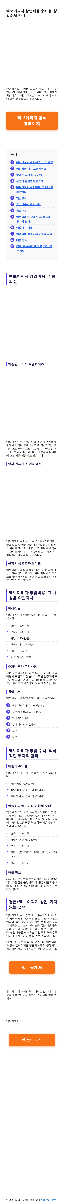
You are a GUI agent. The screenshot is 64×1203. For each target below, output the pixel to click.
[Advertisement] (32, 52)
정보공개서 (32, 967)
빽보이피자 (32, 1040)
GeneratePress (48, 1199)
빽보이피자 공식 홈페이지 (32, 121)
